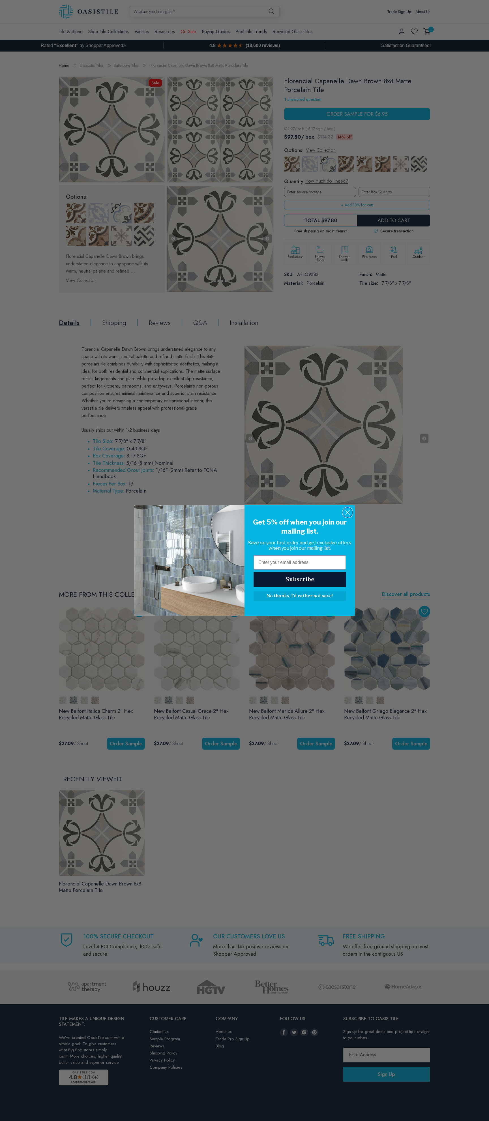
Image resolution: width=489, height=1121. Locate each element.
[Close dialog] (348, 512)
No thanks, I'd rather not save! (300, 596)
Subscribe (300, 579)
